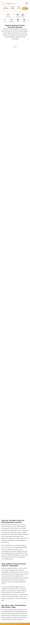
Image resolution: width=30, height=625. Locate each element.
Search (25, 8)
